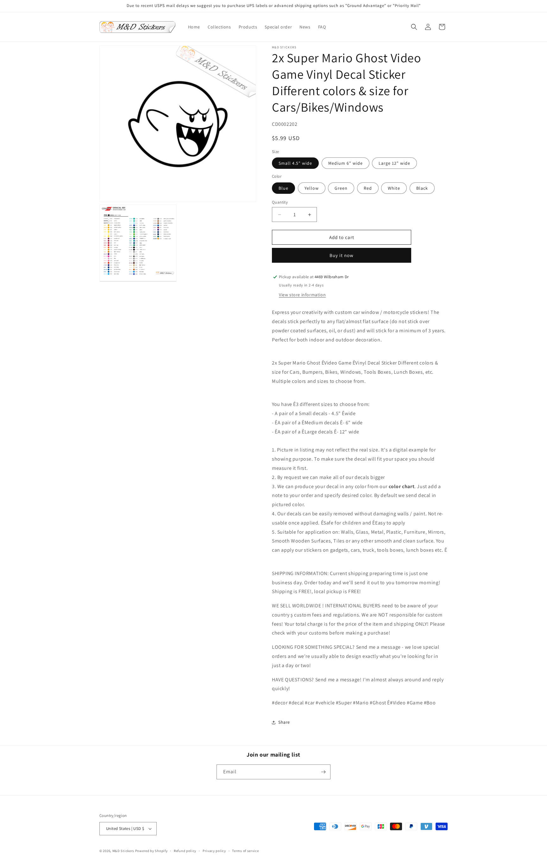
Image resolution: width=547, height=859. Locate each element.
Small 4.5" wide (295, 163)
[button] (414, 27)
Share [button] (284, 722)
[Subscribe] (323, 771)
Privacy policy (214, 851)
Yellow (312, 188)
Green (341, 188)
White (394, 188)
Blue (283, 188)
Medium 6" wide (345, 163)
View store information (302, 295)
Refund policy (185, 851)
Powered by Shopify (151, 851)
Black (422, 188)
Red (368, 188)
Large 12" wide (394, 163)
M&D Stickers (123, 851)
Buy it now (342, 255)
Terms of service (245, 851)
